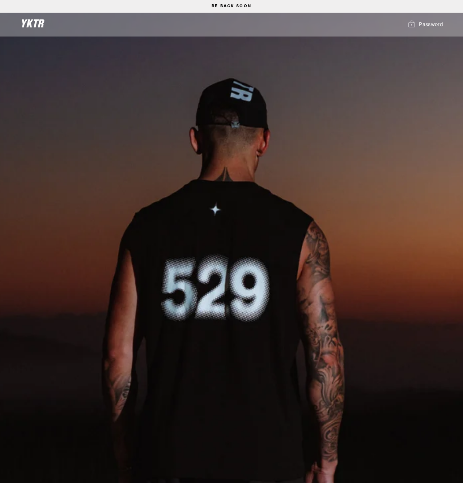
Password (431, 24)
